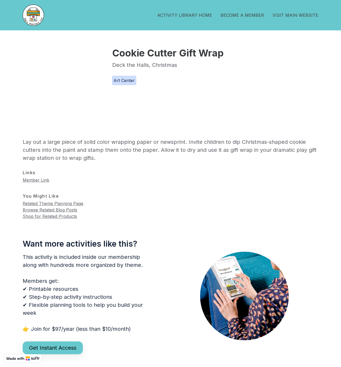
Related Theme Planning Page (53, 203)
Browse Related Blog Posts (50, 210)
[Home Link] (33, 15)
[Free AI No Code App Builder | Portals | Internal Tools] (23, 358)
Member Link (36, 180)
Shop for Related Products (50, 216)
